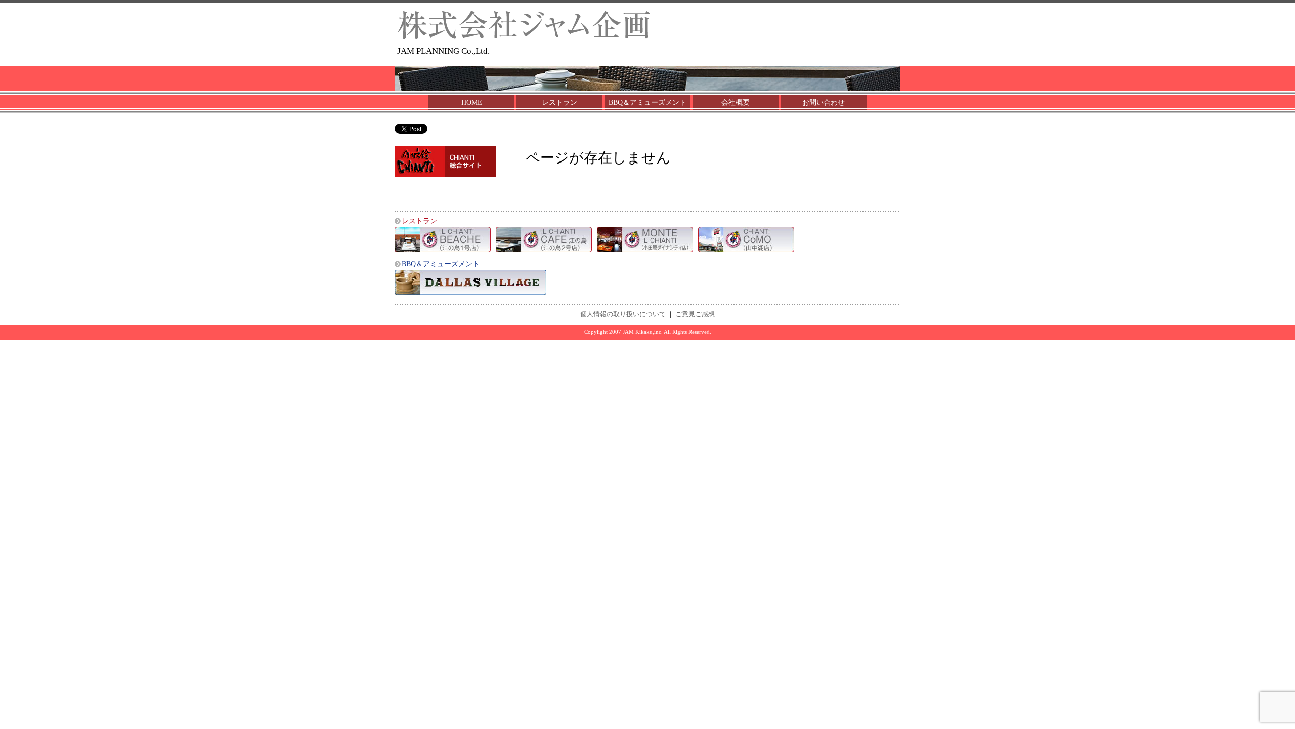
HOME (471, 102)
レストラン (559, 102)
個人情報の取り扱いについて (623, 314)
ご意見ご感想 (695, 314)
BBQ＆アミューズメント (647, 102)
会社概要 (735, 102)
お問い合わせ (823, 102)
